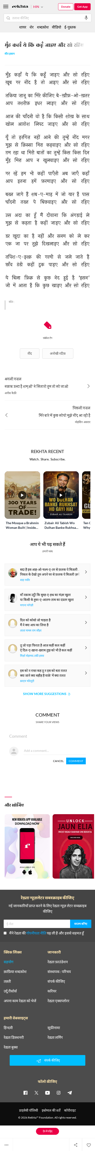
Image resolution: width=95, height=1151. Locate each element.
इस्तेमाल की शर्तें (51, 1110)
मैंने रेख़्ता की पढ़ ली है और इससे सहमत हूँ (46, 933)
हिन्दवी (8, 1028)
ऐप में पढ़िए (47, 1131)
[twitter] (36, 1092)
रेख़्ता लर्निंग (55, 1037)
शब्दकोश (43, 27)
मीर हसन (10, 54)
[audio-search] (86, 18)
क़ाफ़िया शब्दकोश (15, 971)
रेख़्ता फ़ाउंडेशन (58, 962)
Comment (76, 761)
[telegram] (69, 1092)
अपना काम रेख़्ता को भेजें (20, 1001)
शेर (32, 27)
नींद (29, 353)
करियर (52, 991)
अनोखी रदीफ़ (58, 353)
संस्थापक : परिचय (59, 971)
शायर (22, 27)
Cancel (58, 761)
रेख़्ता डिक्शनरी (14, 1037)
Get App (82, 6)
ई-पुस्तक (70, 27)
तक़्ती (7, 981)
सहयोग (8, 962)
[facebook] (25, 1092)
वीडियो (56, 27)
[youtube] (47, 1092)
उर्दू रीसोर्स (10, 991)
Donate (65, 6)
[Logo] (20, 7)
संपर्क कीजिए (56, 981)
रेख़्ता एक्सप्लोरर (58, 1001)
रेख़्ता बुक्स (11, 1047)
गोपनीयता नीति (36, 933)
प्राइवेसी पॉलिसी (28, 1110)
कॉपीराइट (70, 1110)
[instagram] (58, 1092)
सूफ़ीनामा (54, 1028)
